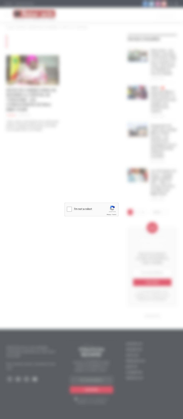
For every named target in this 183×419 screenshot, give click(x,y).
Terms (114, 214)
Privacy (109, 214)
